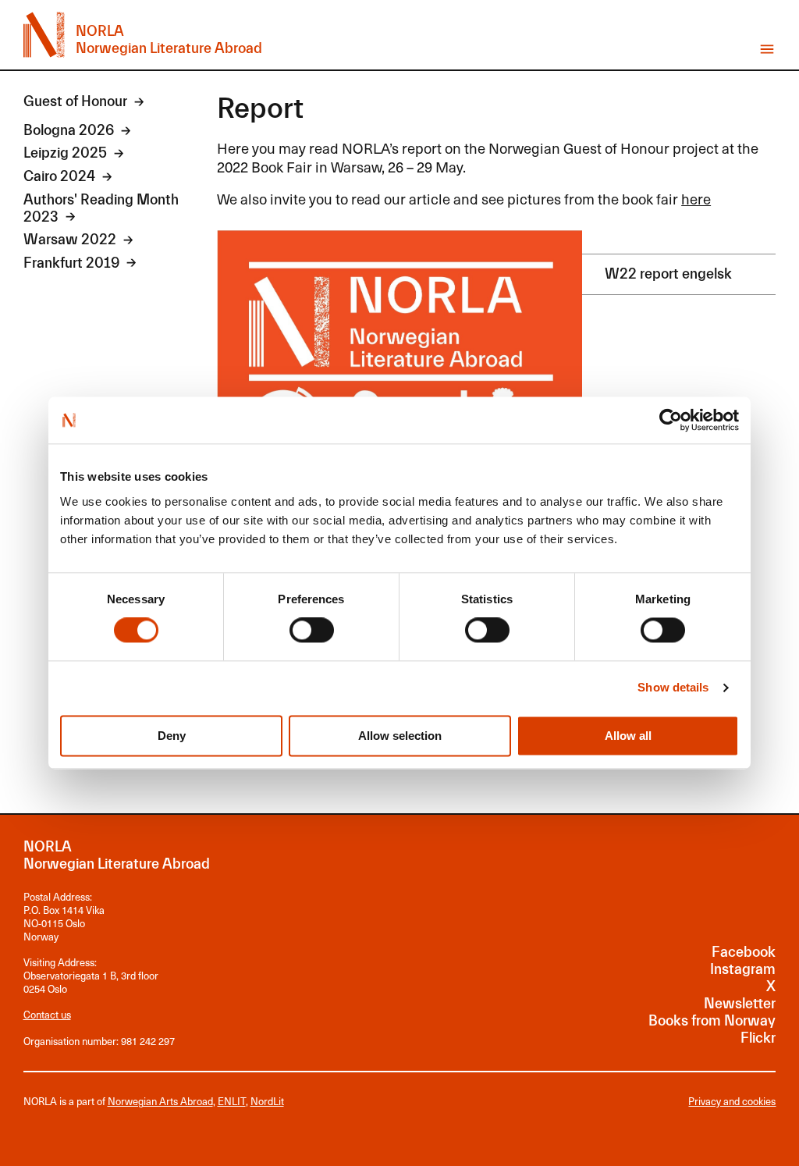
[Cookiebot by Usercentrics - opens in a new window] (670, 420)
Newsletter (740, 1004)
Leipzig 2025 (65, 153)
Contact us (47, 1014)
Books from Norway (712, 1021)
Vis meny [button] (767, 49)
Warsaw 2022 (69, 240)
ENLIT (232, 1100)
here (696, 198)
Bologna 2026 (68, 131)
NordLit (267, 1100)
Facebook (744, 952)
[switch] (311, 630)
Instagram (743, 970)
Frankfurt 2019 (71, 263)
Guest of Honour (75, 102)
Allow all (628, 735)
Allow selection (400, 735)
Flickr (758, 1038)
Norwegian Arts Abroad (160, 1100)
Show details (672, 688)
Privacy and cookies (732, 1101)
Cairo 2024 (59, 177)
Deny (172, 735)
